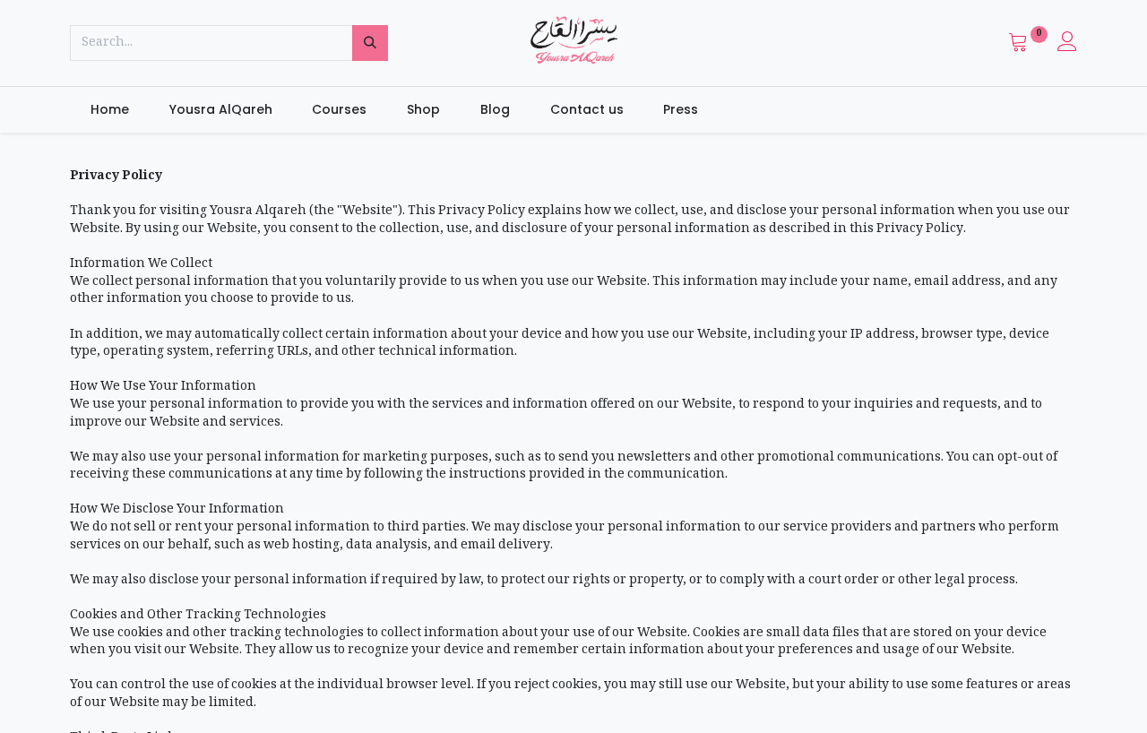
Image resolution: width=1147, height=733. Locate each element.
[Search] (370, 43)
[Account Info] (1067, 45)
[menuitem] (109, 110)
